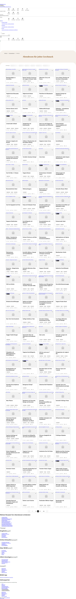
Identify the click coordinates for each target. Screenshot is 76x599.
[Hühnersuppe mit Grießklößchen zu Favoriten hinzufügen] (69, 166)
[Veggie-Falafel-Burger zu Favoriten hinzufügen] (19, 328)
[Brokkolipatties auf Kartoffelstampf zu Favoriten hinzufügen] (19, 362)
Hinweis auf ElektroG (5, 588)
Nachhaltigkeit (4, 550)
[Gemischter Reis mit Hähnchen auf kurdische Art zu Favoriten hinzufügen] (36, 328)
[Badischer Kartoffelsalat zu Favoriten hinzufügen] (69, 261)
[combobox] (4, 35)
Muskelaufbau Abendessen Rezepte (7, 524)
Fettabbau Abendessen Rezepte (6, 521)
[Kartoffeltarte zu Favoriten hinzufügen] (69, 134)
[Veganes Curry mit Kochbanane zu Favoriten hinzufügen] (36, 444)
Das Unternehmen (4, 551)
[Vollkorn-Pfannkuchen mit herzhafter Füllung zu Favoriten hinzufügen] (36, 134)
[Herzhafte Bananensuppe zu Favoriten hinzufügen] (69, 277)
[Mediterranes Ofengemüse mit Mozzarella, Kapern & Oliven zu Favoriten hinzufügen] (52, 277)
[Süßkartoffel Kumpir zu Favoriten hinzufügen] (52, 102)
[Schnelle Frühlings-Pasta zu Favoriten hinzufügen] (69, 394)
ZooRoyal (3, 571)
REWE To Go (4, 569)
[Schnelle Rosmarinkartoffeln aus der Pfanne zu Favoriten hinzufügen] (52, 394)
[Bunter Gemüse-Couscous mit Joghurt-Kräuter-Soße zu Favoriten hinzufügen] (36, 71)
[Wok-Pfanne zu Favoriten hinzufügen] (19, 394)
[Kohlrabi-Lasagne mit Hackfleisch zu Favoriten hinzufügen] (69, 328)
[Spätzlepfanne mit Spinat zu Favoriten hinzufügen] (69, 230)
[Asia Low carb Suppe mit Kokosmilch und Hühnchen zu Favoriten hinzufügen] (52, 117)
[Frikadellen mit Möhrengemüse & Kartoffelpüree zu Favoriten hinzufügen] (19, 345)
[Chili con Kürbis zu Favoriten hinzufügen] (19, 277)
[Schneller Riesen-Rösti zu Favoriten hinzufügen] (69, 182)
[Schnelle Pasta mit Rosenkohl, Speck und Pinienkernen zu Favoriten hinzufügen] (19, 493)
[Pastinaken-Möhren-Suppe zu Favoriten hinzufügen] (52, 493)
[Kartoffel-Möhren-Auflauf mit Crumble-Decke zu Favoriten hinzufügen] (36, 478)
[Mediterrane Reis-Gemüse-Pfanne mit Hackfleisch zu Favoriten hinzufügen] (69, 444)
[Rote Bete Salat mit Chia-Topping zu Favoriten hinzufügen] (52, 362)
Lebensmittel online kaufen (5, 542)
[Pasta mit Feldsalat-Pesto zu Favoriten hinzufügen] (36, 198)
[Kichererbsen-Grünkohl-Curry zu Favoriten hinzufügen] (52, 166)
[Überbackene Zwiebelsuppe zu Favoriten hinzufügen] (19, 245)
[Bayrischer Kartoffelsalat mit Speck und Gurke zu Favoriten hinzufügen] (52, 245)
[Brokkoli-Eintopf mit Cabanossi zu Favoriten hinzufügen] (69, 87)
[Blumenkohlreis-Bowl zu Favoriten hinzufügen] (19, 182)
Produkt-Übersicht (4, 544)
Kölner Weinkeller (4, 572)
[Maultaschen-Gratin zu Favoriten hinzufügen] (69, 245)
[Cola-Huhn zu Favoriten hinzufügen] (52, 150)
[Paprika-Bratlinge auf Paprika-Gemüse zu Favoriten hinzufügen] (19, 428)
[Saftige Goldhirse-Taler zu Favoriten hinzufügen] (36, 312)
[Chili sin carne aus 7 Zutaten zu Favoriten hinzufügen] (52, 345)
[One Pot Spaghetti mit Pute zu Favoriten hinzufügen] (19, 198)
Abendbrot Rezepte (4, 517)
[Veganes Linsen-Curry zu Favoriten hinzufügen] (52, 134)
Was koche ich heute (4, 562)
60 (43, 511)
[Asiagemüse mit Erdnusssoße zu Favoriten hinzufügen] (36, 117)
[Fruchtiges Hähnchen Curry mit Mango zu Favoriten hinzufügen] (69, 312)
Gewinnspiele (4, 536)
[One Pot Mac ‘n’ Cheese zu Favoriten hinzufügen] (19, 166)
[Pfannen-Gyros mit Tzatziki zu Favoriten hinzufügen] (69, 362)
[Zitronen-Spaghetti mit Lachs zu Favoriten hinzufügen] (52, 428)
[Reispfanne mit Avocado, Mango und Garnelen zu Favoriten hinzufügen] (36, 394)
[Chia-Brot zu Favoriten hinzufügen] (36, 102)
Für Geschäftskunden (5, 545)
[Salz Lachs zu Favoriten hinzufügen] (52, 328)
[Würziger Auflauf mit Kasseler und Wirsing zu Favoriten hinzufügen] (69, 478)
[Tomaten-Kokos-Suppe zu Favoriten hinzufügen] (52, 462)
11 (40, 511)
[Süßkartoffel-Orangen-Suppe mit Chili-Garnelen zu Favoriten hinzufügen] (69, 462)
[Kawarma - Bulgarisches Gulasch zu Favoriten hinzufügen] (19, 261)
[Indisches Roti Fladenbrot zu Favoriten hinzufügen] (52, 378)
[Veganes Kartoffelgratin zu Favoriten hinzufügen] (36, 345)
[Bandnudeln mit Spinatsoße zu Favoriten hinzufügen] (69, 493)
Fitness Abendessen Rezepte (6, 522)
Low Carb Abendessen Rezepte (6, 523)
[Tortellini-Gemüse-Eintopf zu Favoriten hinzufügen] (36, 150)
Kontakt (3, 554)
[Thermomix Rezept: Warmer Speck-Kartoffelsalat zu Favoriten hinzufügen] (19, 411)
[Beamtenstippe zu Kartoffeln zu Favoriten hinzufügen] (19, 71)
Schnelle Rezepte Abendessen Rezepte (7, 525)
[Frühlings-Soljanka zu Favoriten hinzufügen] (69, 428)
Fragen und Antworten (5, 559)
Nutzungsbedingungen (5, 586)
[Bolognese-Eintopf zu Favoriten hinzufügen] (36, 378)
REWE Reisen (4, 568)
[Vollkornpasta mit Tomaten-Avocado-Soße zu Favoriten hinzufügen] (36, 277)
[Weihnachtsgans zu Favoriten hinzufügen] (36, 182)
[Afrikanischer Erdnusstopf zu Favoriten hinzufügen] (69, 411)
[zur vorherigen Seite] (29, 511)
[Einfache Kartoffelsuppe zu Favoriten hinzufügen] (19, 294)
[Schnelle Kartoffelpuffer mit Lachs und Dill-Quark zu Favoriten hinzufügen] (36, 428)
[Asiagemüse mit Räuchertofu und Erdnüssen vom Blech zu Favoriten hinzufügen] (36, 411)
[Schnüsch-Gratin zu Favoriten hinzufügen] (19, 462)
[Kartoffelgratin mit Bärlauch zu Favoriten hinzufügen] (36, 214)
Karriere (3, 552)
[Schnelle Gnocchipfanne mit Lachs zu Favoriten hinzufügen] (19, 378)
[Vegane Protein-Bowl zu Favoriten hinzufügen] (69, 294)
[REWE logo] (1, 20)
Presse (3, 553)
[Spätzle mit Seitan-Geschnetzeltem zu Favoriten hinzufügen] (36, 294)
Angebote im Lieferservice (5, 534)
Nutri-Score (3, 563)
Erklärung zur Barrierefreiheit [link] (5, 590)
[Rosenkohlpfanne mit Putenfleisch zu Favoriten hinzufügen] (52, 214)
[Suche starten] (9, 35)
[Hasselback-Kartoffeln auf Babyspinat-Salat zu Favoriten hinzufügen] (69, 198)
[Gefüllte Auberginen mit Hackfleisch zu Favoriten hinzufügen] (52, 411)
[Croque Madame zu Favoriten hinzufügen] (36, 362)
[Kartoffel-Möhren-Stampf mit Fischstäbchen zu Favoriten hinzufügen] (36, 245)
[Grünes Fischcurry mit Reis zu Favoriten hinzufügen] (36, 230)
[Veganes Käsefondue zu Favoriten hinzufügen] (19, 214)
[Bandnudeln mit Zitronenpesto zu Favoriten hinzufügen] (52, 182)
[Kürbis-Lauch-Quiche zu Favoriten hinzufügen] (36, 493)
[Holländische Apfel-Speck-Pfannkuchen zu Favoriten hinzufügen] (69, 150)
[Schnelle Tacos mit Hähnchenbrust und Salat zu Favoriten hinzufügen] (69, 378)
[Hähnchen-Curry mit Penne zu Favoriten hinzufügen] (52, 71)
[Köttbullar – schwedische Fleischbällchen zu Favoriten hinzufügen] (69, 102)
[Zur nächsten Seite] (47, 511)
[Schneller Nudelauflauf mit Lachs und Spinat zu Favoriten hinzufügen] (36, 462)
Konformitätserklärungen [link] (5, 589)
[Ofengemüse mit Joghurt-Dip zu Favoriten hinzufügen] (69, 345)
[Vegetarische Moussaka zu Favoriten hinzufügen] (19, 87)
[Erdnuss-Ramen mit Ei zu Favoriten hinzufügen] (19, 102)
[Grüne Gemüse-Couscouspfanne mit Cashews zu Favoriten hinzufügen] (69, 117)
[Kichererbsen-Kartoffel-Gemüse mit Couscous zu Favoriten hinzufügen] (19, 150)
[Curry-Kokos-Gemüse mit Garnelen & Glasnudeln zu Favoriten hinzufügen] (69, 71)
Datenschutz (3, 584)
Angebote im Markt (4, 533)
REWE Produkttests (4, 537)
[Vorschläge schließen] (1, 37)
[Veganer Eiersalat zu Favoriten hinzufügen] (52, 261)
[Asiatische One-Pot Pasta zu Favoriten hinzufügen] (52, 444)
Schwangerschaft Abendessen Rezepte (7, 526)
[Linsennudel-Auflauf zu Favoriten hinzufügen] (19, 117)
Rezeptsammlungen (11, 53)
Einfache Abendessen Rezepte (6, 519)
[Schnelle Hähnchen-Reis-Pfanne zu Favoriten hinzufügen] (36, 261)
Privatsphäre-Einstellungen (5, 587)
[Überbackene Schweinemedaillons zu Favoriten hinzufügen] (52, 230)
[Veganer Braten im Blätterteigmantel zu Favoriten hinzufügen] (19, 478)
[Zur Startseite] (3, 1)
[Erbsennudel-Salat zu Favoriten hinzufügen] (69, 214)
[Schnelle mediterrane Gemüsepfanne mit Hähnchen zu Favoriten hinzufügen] (52, 198)
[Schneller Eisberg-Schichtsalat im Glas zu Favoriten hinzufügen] (52, 312)
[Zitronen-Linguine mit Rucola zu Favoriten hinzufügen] (19, 134)
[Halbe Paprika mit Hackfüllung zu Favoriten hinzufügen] (52, 478)
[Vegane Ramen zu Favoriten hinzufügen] (36, 166)
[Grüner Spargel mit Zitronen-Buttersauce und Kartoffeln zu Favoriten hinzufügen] (19, 444)
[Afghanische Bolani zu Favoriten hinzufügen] (36, 87)
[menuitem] (9, 9)
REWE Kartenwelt (4, 593)
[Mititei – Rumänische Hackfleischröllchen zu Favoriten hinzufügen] (19, 230)
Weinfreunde (3, 594)
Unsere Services (4, 535)
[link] (39, 23)
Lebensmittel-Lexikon (5, 560)
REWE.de (5, 53)
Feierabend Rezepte (4, 520)
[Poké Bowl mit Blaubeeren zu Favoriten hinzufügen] (52, 87)
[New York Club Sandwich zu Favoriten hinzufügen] (19, 312)
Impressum (3, 585)
